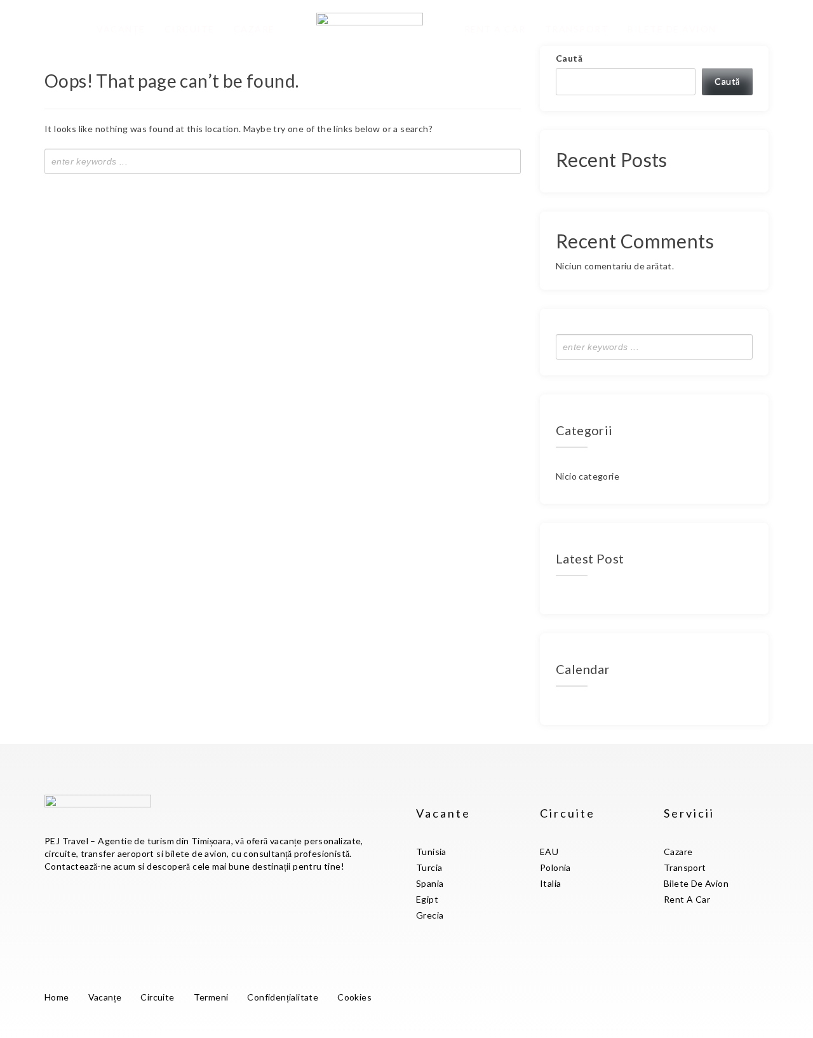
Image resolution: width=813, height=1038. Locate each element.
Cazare (254, 29)
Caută (569, 58)
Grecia (429, 915)
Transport (577, 29)
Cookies (354, 997)
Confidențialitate (282, 997)
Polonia (555, 867)
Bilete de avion (672, 29)
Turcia (429, 867)
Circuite (190, 29)
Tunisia (431, 851)
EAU (549, 851)
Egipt (427, 899)
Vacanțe (121, 29)
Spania (429, 883)
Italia (550, 883)
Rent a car (495, 29)
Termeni (211, 997)
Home (56, 997)
